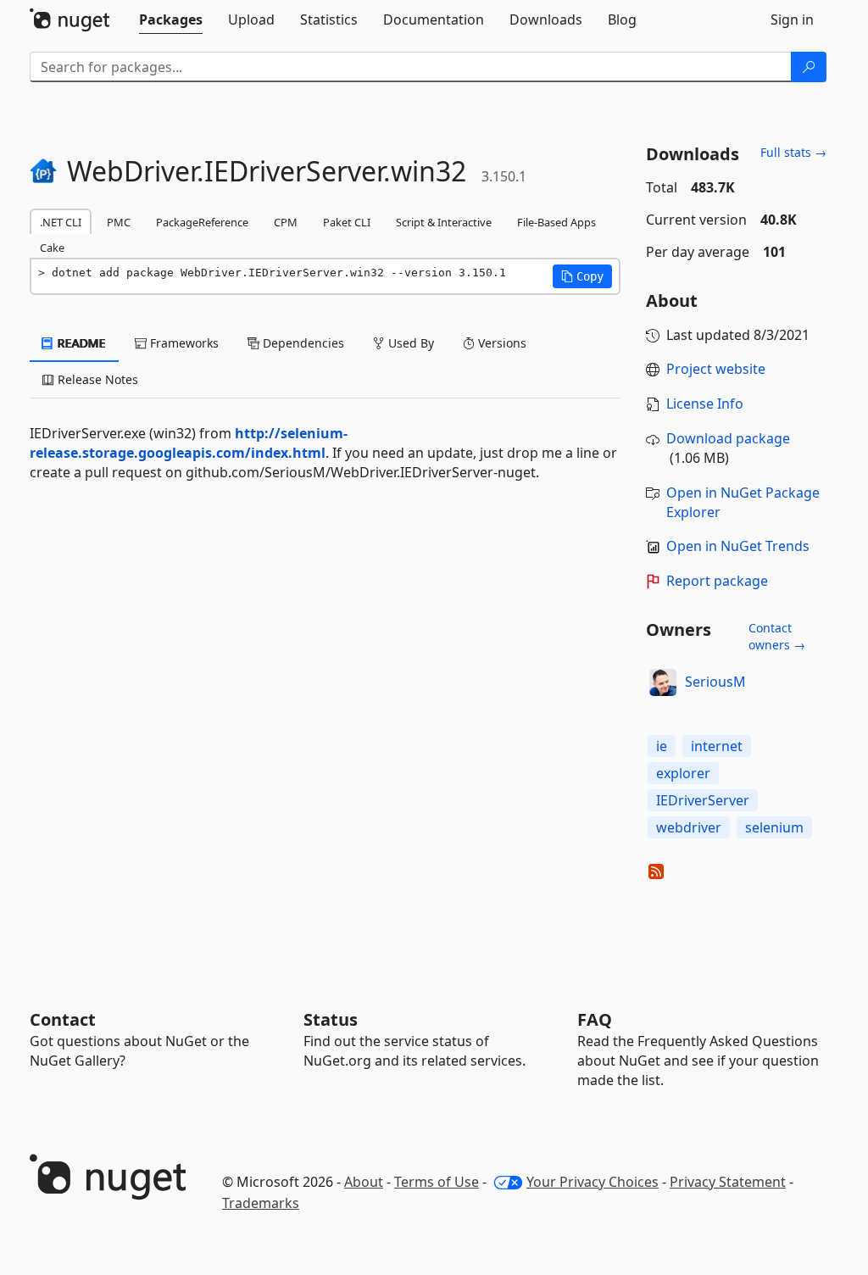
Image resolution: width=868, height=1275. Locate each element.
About (363, 1181)
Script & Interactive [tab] (444, 222)
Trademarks (260, 1203)
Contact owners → (776, 636)
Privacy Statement (728, 1181)
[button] (582, 276)
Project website (715, 368)
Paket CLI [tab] (346, 222)
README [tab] (80, 343)
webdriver (688, 827)
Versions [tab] (500, 343)
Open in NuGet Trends (738, 546)
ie (661, 746)
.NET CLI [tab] (60, 222)
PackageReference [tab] (202, 222)
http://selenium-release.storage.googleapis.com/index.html (189, 443)
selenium (774, 827)
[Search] (808, 67)
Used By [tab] (409, 343)
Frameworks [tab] (183, 343)
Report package (717, 580)
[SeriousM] (663, 682)
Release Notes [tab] (96, 379)
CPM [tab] (286, 222)
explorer (683, 773)
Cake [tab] (52, 247)
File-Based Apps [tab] (556, 222)
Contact (63, 1019)
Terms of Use (436, 1181)
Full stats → (793, 152)
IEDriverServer (702, 800)
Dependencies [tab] (301, 343)
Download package (728, 438)
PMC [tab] (119, 222)
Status (330, 1019)
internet (717, 746)
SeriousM (715, 681)
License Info (704, 403)
